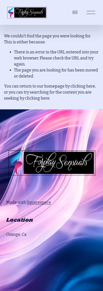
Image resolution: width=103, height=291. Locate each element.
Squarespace (39, 202)
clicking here (82, 86)
